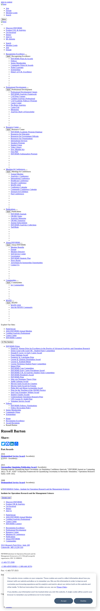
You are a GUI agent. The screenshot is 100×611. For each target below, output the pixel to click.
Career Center (16, 103)
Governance (15, 256)
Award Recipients (13, 423)
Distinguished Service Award (13, 456)
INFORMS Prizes (13, 346)
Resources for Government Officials (25, 136)
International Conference (20, 178)
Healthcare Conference (19, 181)
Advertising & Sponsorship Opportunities (27, 263)
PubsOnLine (11, 329)
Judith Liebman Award (19, 381)
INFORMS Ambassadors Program (24, 154)
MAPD (9, 300)
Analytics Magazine (18, 218)
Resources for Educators (20, 134)
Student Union (16, 145)
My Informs (10, 39)
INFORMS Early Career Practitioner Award (28, 370)
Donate (8, 11)
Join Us (9, 37)
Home (8, 419)
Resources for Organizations (22, 138)
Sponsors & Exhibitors (19, 192)
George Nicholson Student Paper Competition (28, 364)
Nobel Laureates (17, 67)
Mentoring (15, 110)
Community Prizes (13, 412)
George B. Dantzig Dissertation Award (26, 359)
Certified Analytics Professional (23, 99)
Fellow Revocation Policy (21, 408)
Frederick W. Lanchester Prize (22, 357)
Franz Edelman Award (19, 355)
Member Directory (18, 252)
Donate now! (6, 498)
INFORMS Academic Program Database (26, 132)
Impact (8, 35)
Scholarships (15, 70)
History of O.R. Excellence (21, 72)
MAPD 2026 (16, 185)
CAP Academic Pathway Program (24, 101)
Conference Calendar (19, 187)
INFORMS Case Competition (22, 368)
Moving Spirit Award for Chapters (24, 384)
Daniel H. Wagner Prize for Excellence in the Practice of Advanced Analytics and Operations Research (50, 348)
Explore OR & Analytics (15, 504)
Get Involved (11, 32)
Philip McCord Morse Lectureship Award (27, 388)
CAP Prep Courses (18, 96)
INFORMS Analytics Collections (23, 225)
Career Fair (15, 107)
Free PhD (14, 152)
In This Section (7, 342)
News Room (15, 260)
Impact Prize (15, 366)
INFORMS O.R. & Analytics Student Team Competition (33, 373)
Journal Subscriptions (19, 223)
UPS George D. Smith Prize (21, 399)
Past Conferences (17, 194)
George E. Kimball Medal (21, 362)
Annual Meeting (17, 174)
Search (8, 43)
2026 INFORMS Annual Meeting (19, 331)
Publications (11, 209)
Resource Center (12, 127)
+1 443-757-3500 (8, 562)
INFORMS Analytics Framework (24, 94)
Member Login (11, 13)
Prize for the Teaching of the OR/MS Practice (28, 390)
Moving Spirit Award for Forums (23, 386)
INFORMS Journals (18, 214)
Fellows (14, 61)
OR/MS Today (16, 216)
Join (7, 8)
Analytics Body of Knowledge (22, 112)
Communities (11, 280)
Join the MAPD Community (22, 307)
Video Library (16, 147)
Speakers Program (18, 143)
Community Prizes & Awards (22, 65)
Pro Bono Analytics (18, 105)
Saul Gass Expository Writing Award (25, 392)
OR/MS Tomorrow (18, 220)
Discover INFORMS (14, 28)
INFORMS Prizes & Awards (22, 59)
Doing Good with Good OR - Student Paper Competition (33, 351)
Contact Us (15, 265)
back (8, 56)
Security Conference (18, 183)
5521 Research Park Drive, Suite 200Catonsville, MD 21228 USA (15, 546)
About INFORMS (13, 242)
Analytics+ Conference (20, 176)
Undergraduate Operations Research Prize (27, 397)
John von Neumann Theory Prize (23, 379)
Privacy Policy (62, 587)
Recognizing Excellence (15, 54)
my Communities (17, 285)
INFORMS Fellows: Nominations (24, 406)
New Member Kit (17, 149)
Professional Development (16, 87)
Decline (83, 601)
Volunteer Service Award (20, 401)
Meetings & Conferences (15, 169)
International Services (19, 141)
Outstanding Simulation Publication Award (19, 467)
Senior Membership (18, 63)
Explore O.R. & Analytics (16, 30)
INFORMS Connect (14, 338)
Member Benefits (17, 247)
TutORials (15, 227)
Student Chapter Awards (20, 395)
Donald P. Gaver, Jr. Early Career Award (26, 353)
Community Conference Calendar (24, 189)
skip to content (6, 2)
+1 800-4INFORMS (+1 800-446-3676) (16, 566)
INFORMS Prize (17, 377)
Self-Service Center (18, 254)
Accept (63, 601)
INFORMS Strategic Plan (21, 258)
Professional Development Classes (24, 92)
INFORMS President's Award (22, 375)
